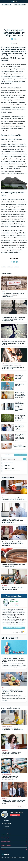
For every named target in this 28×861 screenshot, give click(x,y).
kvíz (3, 656)
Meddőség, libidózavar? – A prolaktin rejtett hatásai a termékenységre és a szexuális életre (20, 406)
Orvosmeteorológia (6, 4)
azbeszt (8, 233)
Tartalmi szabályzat (6, 829)
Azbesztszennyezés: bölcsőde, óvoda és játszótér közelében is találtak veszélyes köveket (13, 343)
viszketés (4, 585)
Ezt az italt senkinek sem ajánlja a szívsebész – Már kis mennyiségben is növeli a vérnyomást (13, 367)
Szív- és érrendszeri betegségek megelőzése (12, 363)
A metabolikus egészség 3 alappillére (19, 377)
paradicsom (5, 495)
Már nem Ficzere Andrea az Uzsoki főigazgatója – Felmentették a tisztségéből (11, 753)
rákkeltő (10, 266)
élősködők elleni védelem (20, 4)
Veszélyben (4, 339)
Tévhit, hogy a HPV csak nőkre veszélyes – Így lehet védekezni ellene (20, 437)
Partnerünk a (16, 632)
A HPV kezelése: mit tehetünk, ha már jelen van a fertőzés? (19, 427)
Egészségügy (5, 750)
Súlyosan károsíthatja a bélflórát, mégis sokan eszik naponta (13, 565)
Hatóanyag (20, 454)
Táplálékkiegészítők (6, 774)
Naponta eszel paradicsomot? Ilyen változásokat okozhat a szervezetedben (13, 498)
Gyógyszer (7, 454)
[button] (14, 834)
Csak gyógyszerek (8, 462)
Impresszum (6, 820)
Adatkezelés (6, 826)
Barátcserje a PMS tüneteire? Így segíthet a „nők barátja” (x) (20, 418)
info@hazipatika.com (21, 857)
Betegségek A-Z (5, 838)
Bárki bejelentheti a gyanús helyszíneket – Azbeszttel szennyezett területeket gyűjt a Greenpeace (13, 319)
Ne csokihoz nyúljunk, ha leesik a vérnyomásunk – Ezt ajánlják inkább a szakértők (12, 729)
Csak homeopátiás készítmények (12, 471)
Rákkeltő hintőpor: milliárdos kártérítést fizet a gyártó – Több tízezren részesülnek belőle (13, 295)
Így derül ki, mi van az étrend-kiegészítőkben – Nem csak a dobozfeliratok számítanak (10, 777)
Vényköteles (7, 465)
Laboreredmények (5, 834)
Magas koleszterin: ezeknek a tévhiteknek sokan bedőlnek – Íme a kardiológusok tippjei (12, 520)
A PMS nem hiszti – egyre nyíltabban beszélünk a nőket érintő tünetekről (20, 395)
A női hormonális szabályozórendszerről (19, 445)
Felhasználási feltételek (6, 823)
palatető (16, 266)
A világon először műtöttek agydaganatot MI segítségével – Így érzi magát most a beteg (13, 801)
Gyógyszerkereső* (5, 841)
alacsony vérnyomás (7, 726)
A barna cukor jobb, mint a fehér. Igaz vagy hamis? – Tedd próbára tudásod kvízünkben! (12, 691)
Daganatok (4, 798)
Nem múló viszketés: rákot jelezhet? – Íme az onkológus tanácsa (13, 588)
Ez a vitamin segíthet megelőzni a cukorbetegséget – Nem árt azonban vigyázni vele (12, 543)
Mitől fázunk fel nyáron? (19, 384)
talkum (3, 291)
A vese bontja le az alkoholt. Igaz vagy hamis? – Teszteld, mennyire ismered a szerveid (13, 660)
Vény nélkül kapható (9, 468)
